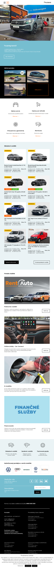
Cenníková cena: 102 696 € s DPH (12, 195)
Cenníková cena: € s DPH (34, 250)
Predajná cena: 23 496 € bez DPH (12, 171)
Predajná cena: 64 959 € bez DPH (12, 198)
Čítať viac (15, 116)
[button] (5, 39)
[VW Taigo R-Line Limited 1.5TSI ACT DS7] (39, 209)
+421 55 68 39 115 (8, 546)
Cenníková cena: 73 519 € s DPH (35, 195)
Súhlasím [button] (35, 565)
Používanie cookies (9, 530)
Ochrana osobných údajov (11, 532)
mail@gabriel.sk (10, 519)
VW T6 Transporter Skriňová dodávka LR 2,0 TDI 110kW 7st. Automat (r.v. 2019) (38, 246)
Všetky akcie (38, 89)
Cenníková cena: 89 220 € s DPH (12, 222)
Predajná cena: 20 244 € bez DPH (36, 224)
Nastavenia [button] (20, 565)
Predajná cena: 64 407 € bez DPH (12, 224)
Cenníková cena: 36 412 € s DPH (12, 169)
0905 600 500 (30, 503)
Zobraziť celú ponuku (11, 262)
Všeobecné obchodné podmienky (13, 533)
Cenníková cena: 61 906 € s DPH (12, 248)
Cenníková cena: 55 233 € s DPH (35, 169)
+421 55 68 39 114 (32, 528)
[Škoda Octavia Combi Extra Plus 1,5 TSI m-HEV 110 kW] (15, 156)
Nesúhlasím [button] (28, 565)
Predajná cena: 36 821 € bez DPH (36, 171)
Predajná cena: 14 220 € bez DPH (36, 253)
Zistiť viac (46, 310)
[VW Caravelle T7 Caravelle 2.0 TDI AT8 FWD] (15, 236)
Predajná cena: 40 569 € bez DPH (12, 251)
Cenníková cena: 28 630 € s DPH (35, 222)
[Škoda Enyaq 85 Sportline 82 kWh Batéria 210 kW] (39, 156)
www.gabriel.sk (10, 520)
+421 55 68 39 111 (16, 516)
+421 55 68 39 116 (32, 546)
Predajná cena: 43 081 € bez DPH (36, 198)
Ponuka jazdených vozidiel (41, 262)
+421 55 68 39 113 (32, 520)
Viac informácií (9, 56)
